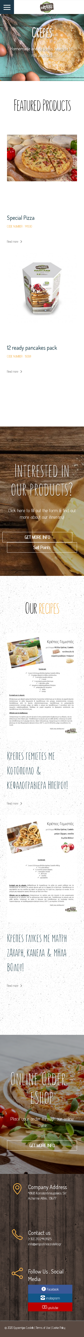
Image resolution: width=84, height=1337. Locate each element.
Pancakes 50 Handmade (33, 217)
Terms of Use (43, 1328)
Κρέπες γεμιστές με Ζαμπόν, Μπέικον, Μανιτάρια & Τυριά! (31, 968)
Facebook (52, 1289)
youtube (52, 1308)
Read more (12, 241)
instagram (52, 1298)
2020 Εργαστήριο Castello (21, 1328)
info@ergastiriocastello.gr (45, 1244)
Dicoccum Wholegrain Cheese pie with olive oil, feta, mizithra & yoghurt (41, 355)
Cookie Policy (58, 1328)
